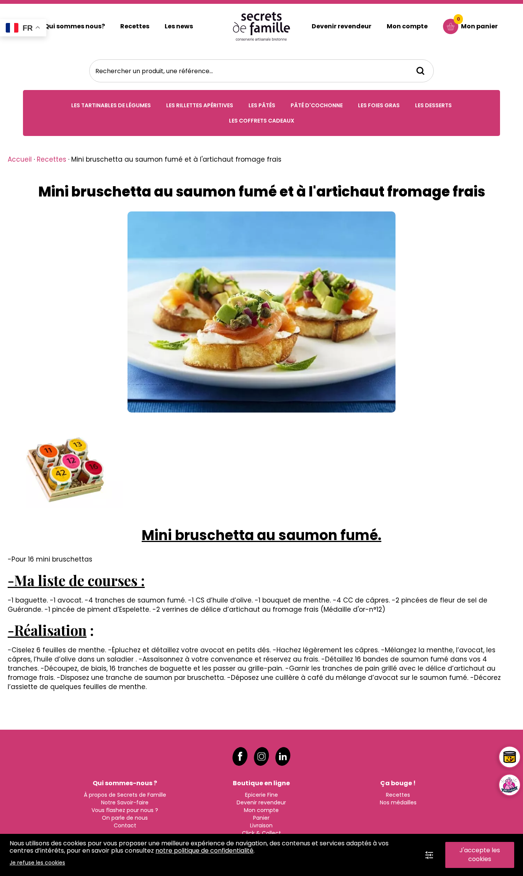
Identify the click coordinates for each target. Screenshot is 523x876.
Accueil (20, 159)
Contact (125, 825)
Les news (179, 26)
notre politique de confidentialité (204, 850)
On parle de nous (125, 818)
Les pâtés (261, 105)
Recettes (134, 26)
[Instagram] (261, 756)
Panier (261, 818)
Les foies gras (379, 105)
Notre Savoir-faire (125, 802)
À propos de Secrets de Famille (125, 795)
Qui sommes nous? (74, 26)
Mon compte (407, 26)
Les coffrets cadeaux (261, 120)
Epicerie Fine (261, 795)
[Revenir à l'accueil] (261, 26)
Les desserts (433, 105)
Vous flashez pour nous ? (125, 810)
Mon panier (477, 23)
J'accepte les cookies (479, 854)
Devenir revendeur (341, 26)
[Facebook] (240, 756)
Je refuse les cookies (37, 862)
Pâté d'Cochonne (317, 105)
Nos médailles (398, 802)
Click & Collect (261, 833)
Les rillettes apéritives (199, 105)
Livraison (261, 825)
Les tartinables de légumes (111, 105)
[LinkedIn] (283, 756)
